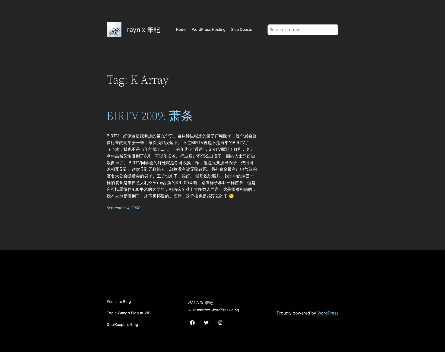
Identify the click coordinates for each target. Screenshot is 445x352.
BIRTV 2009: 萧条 (150, 116)
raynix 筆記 (143, 30)
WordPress (327, 313)
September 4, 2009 (123, 207)
